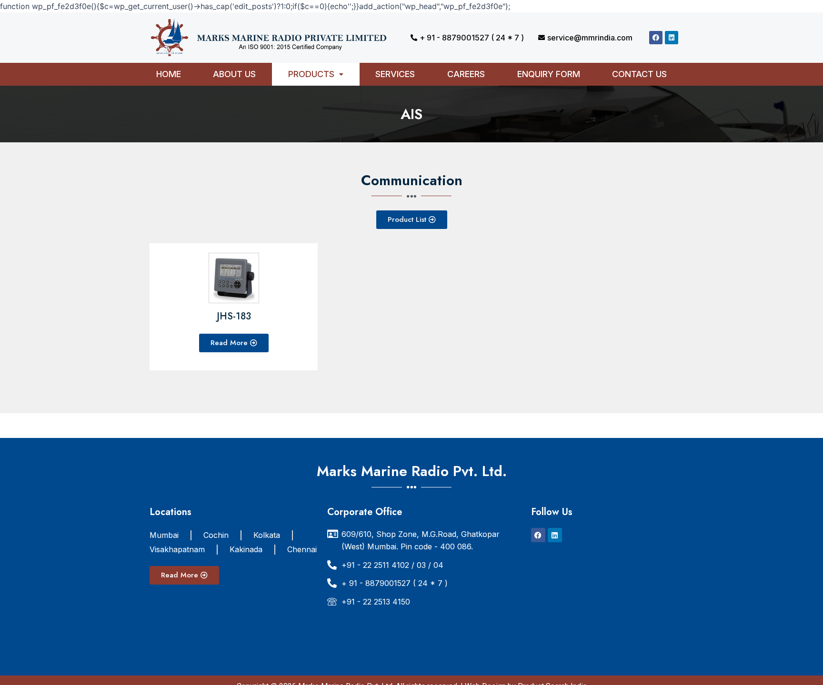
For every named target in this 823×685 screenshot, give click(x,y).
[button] (316, 74)
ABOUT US (234, 74)
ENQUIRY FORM (548, 74)
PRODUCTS (311, 74)
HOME (168, 74)
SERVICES (395, 74)
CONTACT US (639, 74)
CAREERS (466, 74)
